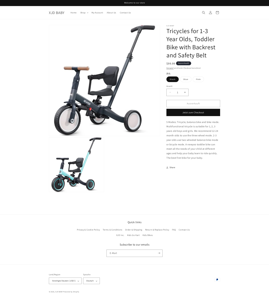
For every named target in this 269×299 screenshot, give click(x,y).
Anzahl (169, 86)
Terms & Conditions (112, 229)
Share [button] (172, 167)
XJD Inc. (120, 235)
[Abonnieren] (159, 253)
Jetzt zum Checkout (193, 112)
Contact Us (184, 229)
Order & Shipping (133, 229)
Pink (200, 80)
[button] (84, 12)
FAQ (174, 229)
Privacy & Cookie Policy (88, 229)
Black (174, 80)
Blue (187, 80)
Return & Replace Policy (157, 229)
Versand (170, 68)
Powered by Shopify (71, 292)
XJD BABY (59, 292)
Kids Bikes (148, 235)
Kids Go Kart (133, 235)
